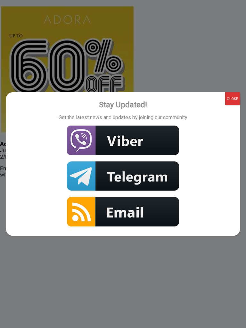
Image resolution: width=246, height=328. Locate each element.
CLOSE (232, 98)
